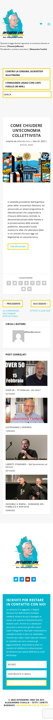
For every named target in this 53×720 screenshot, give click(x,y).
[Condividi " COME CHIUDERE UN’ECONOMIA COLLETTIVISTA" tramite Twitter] (15, 283)
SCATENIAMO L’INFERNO (19, 427)
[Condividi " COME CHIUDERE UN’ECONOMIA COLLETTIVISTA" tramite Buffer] (44, 283)
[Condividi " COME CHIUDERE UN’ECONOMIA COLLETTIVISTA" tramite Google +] (21, 283)
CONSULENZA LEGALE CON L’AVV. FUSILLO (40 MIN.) (23, 84)
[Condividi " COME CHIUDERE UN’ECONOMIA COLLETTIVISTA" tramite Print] (29, 289)
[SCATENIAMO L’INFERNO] (26, 410)
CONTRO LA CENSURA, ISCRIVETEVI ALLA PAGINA (24, 73)
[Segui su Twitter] (16, 579)
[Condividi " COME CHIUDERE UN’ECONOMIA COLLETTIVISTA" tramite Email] (23, 289)
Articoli (23, 144)
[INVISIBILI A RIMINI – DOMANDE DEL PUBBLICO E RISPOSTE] (26, 487)
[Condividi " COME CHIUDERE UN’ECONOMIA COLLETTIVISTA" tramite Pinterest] (32, 283)
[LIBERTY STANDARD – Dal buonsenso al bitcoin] (26, 447)
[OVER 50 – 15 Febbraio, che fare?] (26, 373)
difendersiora (23, 141)
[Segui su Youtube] (27, 579)
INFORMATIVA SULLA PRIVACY (32, 705)
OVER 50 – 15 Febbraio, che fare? (23, 390)
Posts (30, 144)
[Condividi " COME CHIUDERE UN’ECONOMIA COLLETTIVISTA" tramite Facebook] (9, 283)
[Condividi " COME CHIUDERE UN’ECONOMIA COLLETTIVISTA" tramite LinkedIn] (38, 283)
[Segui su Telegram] (21, 579)
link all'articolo (18, 246)
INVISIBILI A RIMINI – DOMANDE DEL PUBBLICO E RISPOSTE (25, 505)
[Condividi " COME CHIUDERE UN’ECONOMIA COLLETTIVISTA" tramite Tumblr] (26, 283)
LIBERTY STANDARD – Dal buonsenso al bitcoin (26, 465)
